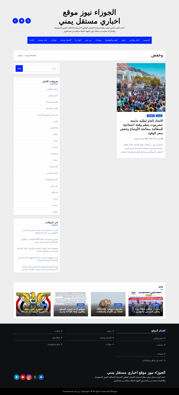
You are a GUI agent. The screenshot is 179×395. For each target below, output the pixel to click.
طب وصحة (42, 40)
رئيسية (159, 116)
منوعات (98, 40)
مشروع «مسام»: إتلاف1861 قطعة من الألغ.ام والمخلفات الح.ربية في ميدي (109, 312)
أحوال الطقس (52, 89)
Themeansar (68, 391)
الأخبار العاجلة (52, 108)
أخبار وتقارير (134, 40)
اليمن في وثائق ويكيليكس (47, 115)
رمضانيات (54, 153)
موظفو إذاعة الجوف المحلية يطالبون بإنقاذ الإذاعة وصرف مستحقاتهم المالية (72, 312)
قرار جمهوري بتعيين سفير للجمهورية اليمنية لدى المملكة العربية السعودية (34, 312)
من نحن (88, 40)
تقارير (56, 121)
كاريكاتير (54, 192)
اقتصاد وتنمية (65, 40)
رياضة (55, 160)
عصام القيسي (52, 173)
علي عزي (54, 186)
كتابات (31, 40)
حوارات (54, 40)
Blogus (114, 391)
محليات (151, 116)
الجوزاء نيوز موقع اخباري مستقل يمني (136, 373)
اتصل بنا (78, 40)
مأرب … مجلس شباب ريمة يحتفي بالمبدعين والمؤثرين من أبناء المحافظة (146, 312)
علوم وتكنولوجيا (111, 40)
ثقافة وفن (54, 128)
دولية (124, 40)
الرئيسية (146, 40)
